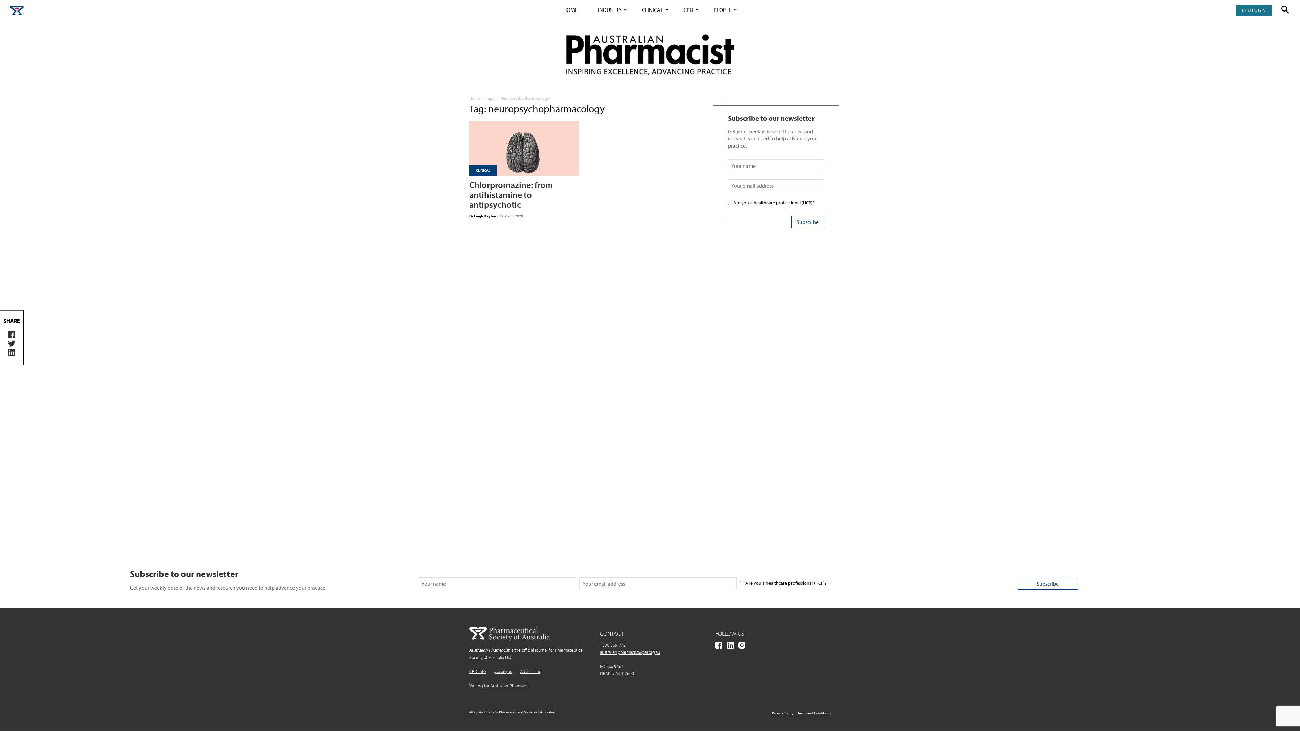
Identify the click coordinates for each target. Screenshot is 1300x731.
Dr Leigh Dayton (482, 216)
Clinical (652, 9)
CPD (688, 9)
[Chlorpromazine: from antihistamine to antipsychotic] (524, 148)
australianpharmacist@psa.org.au (630, 652)
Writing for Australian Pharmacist (499, 686)
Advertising (531, 671)
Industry (610, 9)
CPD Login (1254, 10)
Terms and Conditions (814, 713)
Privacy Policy (782, 713)
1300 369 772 (613, 645)
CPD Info (477, 671)
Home (570, 9)
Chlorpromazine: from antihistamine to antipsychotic (511, 194)
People (723, 9)
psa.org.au (503, 671)
